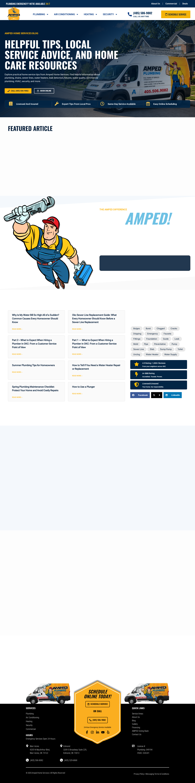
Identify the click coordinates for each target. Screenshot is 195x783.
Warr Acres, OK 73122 (39, 753)
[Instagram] (92, 732)
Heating (89, 14)
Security (108, 14)
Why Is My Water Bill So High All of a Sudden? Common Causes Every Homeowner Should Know (35, 318)
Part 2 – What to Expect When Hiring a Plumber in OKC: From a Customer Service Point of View (34, 344)
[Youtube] (103, 732)
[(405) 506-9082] (130, 14)
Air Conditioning (64, 14)
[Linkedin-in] (97, 732)
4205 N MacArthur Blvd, (40, 749)
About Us (155, 3)
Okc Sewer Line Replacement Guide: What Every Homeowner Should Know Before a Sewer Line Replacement (94, 318)
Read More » (17, 329)
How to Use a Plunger (83, 386)
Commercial (171, 3)
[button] (140, 395)
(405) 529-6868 (70, 760)
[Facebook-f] (87, 732)
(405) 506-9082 (142, 13)
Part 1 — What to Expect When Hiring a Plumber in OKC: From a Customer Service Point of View (94, 344)
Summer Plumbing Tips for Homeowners (33, 365)
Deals (185, 3)
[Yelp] (108, 732)
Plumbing (39, 14)
